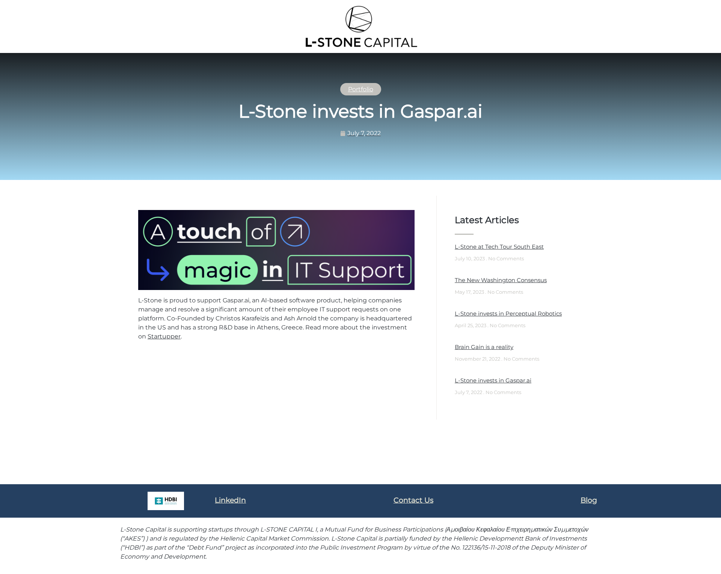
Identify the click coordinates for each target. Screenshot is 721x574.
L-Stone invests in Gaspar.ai (493, 380)
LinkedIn (230, 500)
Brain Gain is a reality (484, 346)
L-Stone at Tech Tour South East (499, 246)
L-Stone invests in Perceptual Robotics (508, 313)
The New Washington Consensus (501, 280)
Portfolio (360, 89)
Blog (589, 500)
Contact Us (413, 500)
